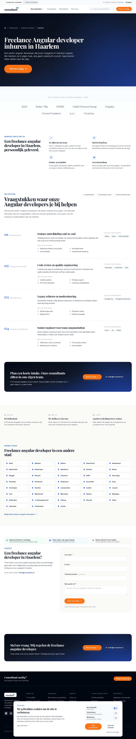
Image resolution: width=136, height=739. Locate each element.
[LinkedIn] (6, 713)
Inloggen (129, 2)
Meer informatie (22, 725)
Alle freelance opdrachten (57, 697)
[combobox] (102, 9)
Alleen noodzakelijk (113, 732)
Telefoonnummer (74, 574)
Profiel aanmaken (97, 697)
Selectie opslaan (111, 726)
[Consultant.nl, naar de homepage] (12, 9)
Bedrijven (73, 701)
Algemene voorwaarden (121, 697)
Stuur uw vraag (73, 601)
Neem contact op (122, 678)
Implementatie (89, 194)
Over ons (74, 9)
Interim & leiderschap (123, 194)
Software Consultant (33, 701)
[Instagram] (11, 713)
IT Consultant (30, 697)
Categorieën (13, 28)
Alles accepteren (93, 726)
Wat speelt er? (70, 584)
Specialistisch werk (105, 194)
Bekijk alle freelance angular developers (19, 514)
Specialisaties (36, 9)
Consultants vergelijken (56, 701)
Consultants (51, 9)
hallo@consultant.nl (115, 377)
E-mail (67, 564)
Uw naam (68, 555)
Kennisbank (63, 9)
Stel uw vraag (124, 9)
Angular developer (27, 28)
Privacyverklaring (119, 701)
